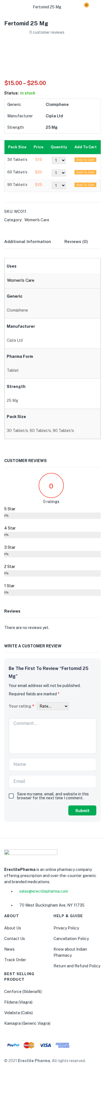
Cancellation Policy (71, 938)
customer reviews (46, 32)
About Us (12, 928)
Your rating (21, 706)
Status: (11, 93)
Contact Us (14, 938)
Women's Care (36, 220)
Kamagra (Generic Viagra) (27, 1023)
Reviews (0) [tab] (76, 241)
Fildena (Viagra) (18, 1002)
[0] (82, 7)
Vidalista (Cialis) (18, 1013)
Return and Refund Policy (76, 966)
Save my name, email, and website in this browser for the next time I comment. (53, 796)
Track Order (15, 960)
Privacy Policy (66, 928)
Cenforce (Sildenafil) (23, 991)
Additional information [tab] (27, 241)
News (9, 949)
